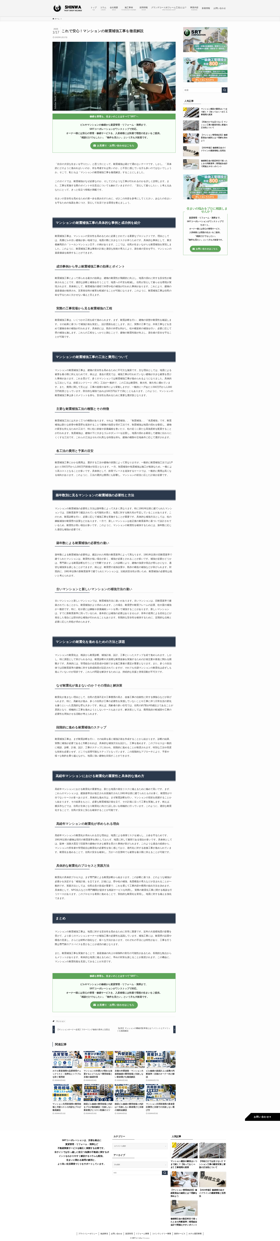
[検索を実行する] (225, 90)
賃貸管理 (129, 1234)
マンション (60, 1021)
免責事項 (104, 1234)
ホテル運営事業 (195, 1234)
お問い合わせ (116, 1234)
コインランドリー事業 (161, 1234)
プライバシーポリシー (87, 1234)
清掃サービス (179, 1234)
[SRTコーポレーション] (67, 8)
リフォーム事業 (142, 1234)
